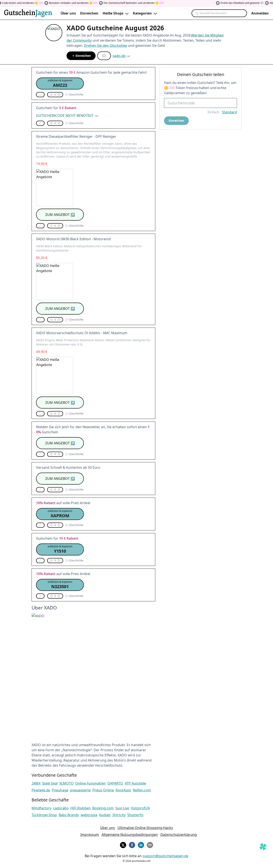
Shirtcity (119, 815)
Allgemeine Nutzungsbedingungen (130, 834)
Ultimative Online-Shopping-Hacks (145, 827)
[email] (150, 844)
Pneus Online (103, 790)
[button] (60, 83)
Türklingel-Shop (44, 815)
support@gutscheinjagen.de (165, 856)
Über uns (107, 827)
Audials (105, 815)
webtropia (89, 815)
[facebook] (132, 844)
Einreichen (83, 56)
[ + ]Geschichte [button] (74, 94)
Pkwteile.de (41, 790)
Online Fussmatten (90, 783)
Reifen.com (142, 790)
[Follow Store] (104, 55)
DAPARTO (115, 783)
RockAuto (123, 790)
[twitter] (123, 844)
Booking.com (103, 808)
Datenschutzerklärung (178, 834)
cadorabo (61, 808)
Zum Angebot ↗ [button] (60, 214)
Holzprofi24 (140, 808)
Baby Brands (69, 815)
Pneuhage (60, 790)
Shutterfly (135, 815)
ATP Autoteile (135, 783)
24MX (36, 783)
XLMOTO (66, 783)
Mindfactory (41, 808)
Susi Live (122, 808)
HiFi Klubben (80, 808)
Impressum (89, 834)
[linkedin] (141, 844)
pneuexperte (80, 790)
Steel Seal (50, 783)
